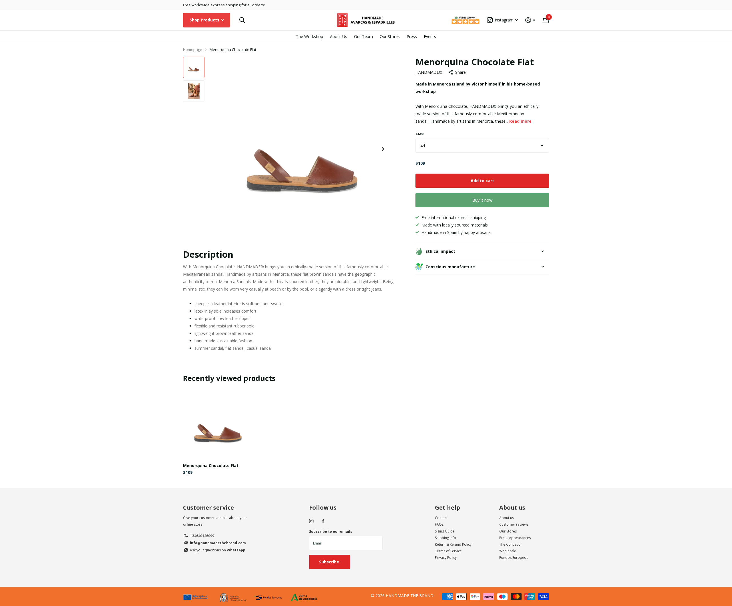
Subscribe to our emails (330, 531)
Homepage (192, 49)
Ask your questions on (217, 550)
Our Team (363, 36)
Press (412, 36)
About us (512, 507)
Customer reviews (513, 524)
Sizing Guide (445, 531)
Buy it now (482, 200)
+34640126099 (202, 535)
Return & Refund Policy (453, 544)
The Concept (509, 544)
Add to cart (482, 180)
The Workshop (309, 36)
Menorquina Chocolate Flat (210, 465)
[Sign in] (530, 20)
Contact (441, 517)
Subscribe (329, 562)
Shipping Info (445, 537)
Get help (447, 507)
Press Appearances (515, 537)
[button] (383, 149)
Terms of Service (448, 551)
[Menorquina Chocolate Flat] (217, 423)
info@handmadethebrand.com (218, 543)
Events (430, 36)
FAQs (439, 524)
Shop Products (205, 20)
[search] (242, 20)
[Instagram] (311, 521)
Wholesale (507, 551)
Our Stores (390, 36)
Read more (520, 121)
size (419, 133)
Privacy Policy (446, 557)
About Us (338, 36)
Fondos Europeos (513, 557)
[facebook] (323, 521)
